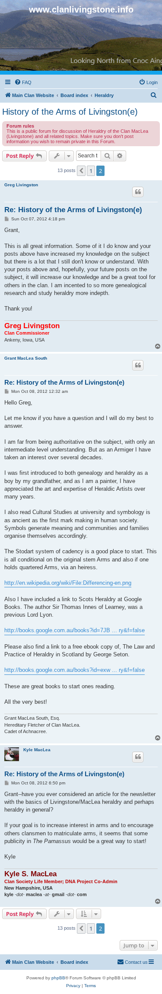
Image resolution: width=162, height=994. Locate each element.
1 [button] (90, 171)
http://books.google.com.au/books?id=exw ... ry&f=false (74, 670)
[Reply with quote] (137, 192)
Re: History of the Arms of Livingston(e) (73, 210)
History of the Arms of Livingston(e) (70, 111)
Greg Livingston (21, 184)
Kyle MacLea (37, 749)
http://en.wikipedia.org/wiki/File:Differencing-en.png (67, 583)
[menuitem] (23, 82)
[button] (81, 171)
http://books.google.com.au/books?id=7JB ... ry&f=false (74, 630)
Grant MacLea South (25, 358)
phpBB (58, 977)
